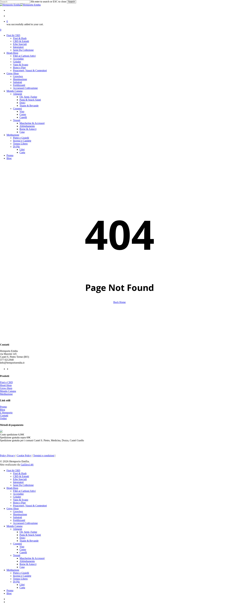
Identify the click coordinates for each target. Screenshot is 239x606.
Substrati (17, 517)
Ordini (3, 418)
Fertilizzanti (19, 520)
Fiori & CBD (13, 470)
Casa (22, 567)
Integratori (18, 482)
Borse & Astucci (28, 564)
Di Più (16, 581)
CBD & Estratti (21, 476)
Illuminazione (20, 514)
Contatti (4, 415)
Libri (22, 584)
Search (71, 1)
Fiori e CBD (6, 382)
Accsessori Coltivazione (25, 523)
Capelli (23, 552)
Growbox (18, 511)
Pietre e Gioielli (21, 573)
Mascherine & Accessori (32, 558)
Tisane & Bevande (29, 540)
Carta (22, 587)
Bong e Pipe (19, 502)
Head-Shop (6, 385)
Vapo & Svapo (20, 499)
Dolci (22, 537)
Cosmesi (17, 543)
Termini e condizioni (43, 455)
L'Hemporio (6, 412)
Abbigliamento (27, 561)
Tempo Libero (20, 578)
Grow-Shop (6, 388)
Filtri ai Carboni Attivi (24, 491)
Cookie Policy (24, 455)
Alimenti (17, 529)
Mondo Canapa (8, 391)
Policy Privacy (7, 455)
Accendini (18, 494)
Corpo (23, 549)
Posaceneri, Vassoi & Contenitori (30, 505)
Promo (3, 406)
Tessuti (16, 555)
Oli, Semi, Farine (28, 532)
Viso (22, 546)
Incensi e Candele (22, 575)
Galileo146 (27, 464)
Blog (2, 409)
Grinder (17, 496)
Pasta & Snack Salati (30, 534)
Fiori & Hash (20, 473)
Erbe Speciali (20, 479)
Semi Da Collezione (23, 485)
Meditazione (6, 394)
